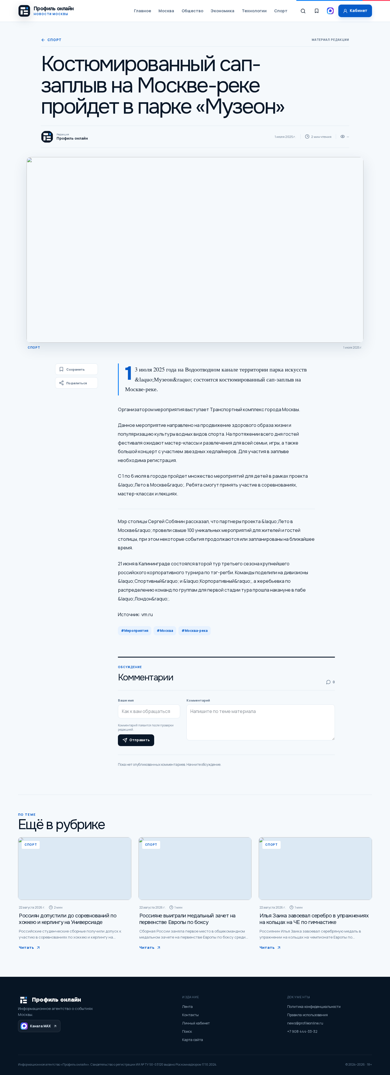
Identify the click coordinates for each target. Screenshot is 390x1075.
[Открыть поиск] (303, 11)
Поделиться (76, 383)
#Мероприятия (134, 630)
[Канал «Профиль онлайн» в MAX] (330, 11)
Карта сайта (192, 1039)
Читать (26, 947)
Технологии (254, 10)
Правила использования (307, 1014)
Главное (142, 10)
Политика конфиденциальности (314, 1006)
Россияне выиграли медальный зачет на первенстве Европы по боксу (187, 919)
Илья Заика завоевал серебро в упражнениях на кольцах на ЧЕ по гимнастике (314, 919)
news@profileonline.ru (305, 1023)
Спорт (281, 10)
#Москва (165, 630)
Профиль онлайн (56, 999)
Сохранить (75, 369)
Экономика (222, 10)
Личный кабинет (196, 1023)
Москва (166, 10)
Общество (192, 10)
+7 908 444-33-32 (302, 1031)
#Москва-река (195, 630)
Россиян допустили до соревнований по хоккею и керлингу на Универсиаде (67, 919)
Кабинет (358, 10)
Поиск (187, 1031)
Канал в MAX (40, 1026)
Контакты (190, 1014)
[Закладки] (316, 11)
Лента (187, 1006)
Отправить (139, 740)
